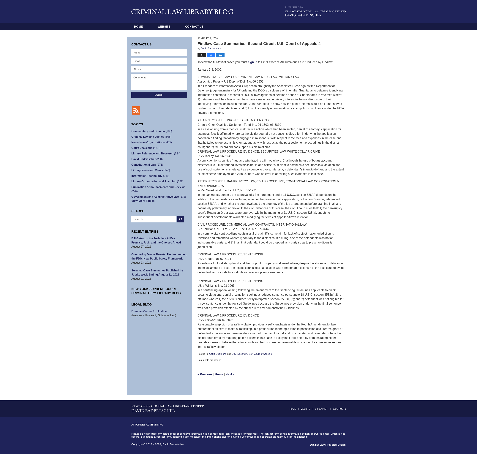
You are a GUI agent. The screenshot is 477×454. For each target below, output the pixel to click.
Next (229, 374)
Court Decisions (217, 353)
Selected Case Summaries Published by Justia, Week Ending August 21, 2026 (157, 272)
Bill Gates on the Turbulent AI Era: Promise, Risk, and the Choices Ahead (156, 240)
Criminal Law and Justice (151, 136)
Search (180, 219)
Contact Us (194, 26)
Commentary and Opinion (151, 131)
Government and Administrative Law (158, 196)
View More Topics (142, 200)
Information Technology (150, 175)
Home (138, 26)
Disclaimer (321, 409)
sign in (252, 62)
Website (164, 26)
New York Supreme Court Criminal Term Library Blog (156, 291)
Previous (205, 374)
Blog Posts (339, 409)
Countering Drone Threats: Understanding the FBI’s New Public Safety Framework (159, 256)
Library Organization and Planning (157, 181)
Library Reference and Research (155, 153)
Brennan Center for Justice (149, 311)
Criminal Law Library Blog (182, 11)
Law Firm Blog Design (328, 444)
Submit (159, 95)
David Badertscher (147, 159)
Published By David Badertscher (315, 11)
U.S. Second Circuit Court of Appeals (252, 353)
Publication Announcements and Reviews (158, 189)
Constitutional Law (147, 164)
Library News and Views (150, 170)
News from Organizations (151, 142)
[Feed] (135, 110)
